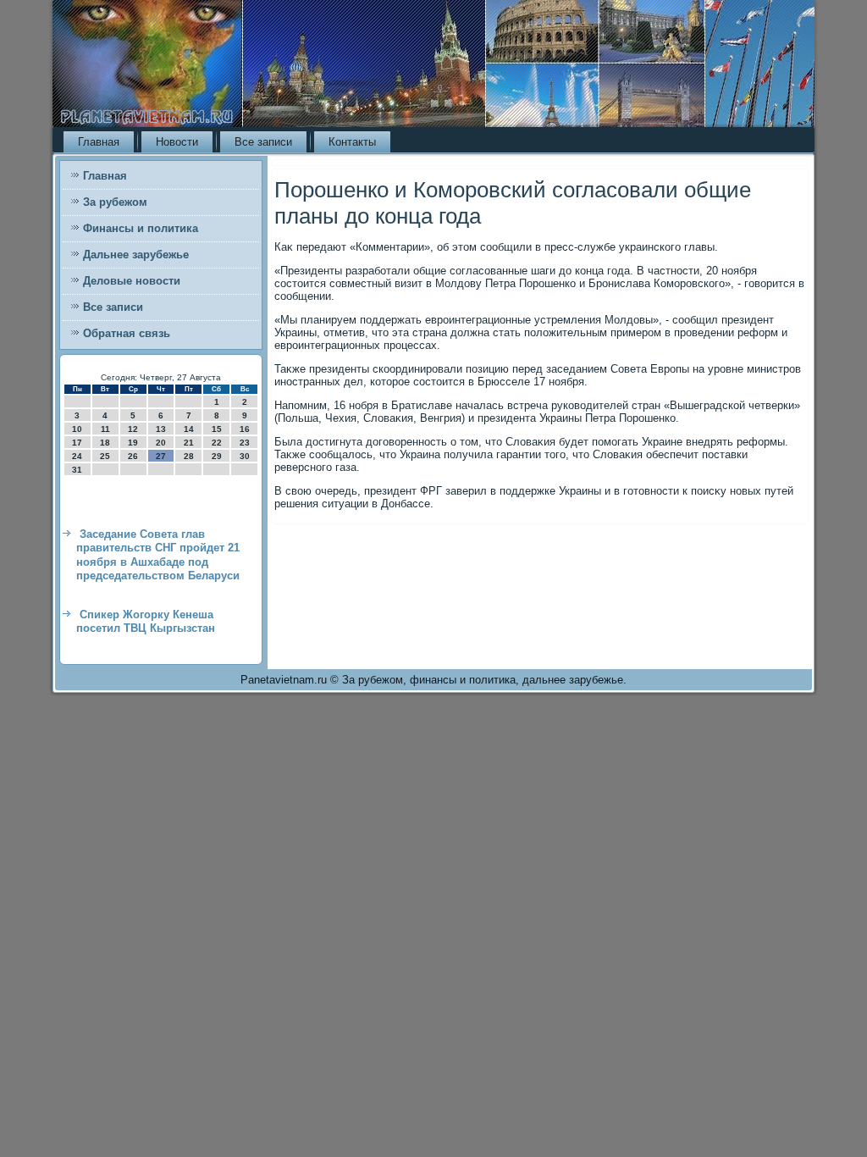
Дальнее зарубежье (136, 254)
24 (77, 456)
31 (77, 469)
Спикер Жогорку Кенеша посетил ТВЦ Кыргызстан (145, 621)
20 (161, 442)
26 (133, 456)
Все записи (263, 142)
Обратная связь (126, 333)
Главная (98, 142)
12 (133, 429)
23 (245, 442)
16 (245, 429)
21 (189, 442)
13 (161, 429)
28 (189, 456)
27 (161, 456)
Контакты (352, 142)
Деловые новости (131, 280)
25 (105, 456)
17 (77, 442)
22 (217, 442)
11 (105, 429)
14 (189, 429)
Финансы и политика (140, 228)
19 (133, 442)
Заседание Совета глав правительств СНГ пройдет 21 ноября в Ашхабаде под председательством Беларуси (158, 555)
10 (77, 429)
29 (217, 456)
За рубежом (115, 202)
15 (217, 429)
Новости (177, 142)
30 (245, 456)
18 (105, 442)
